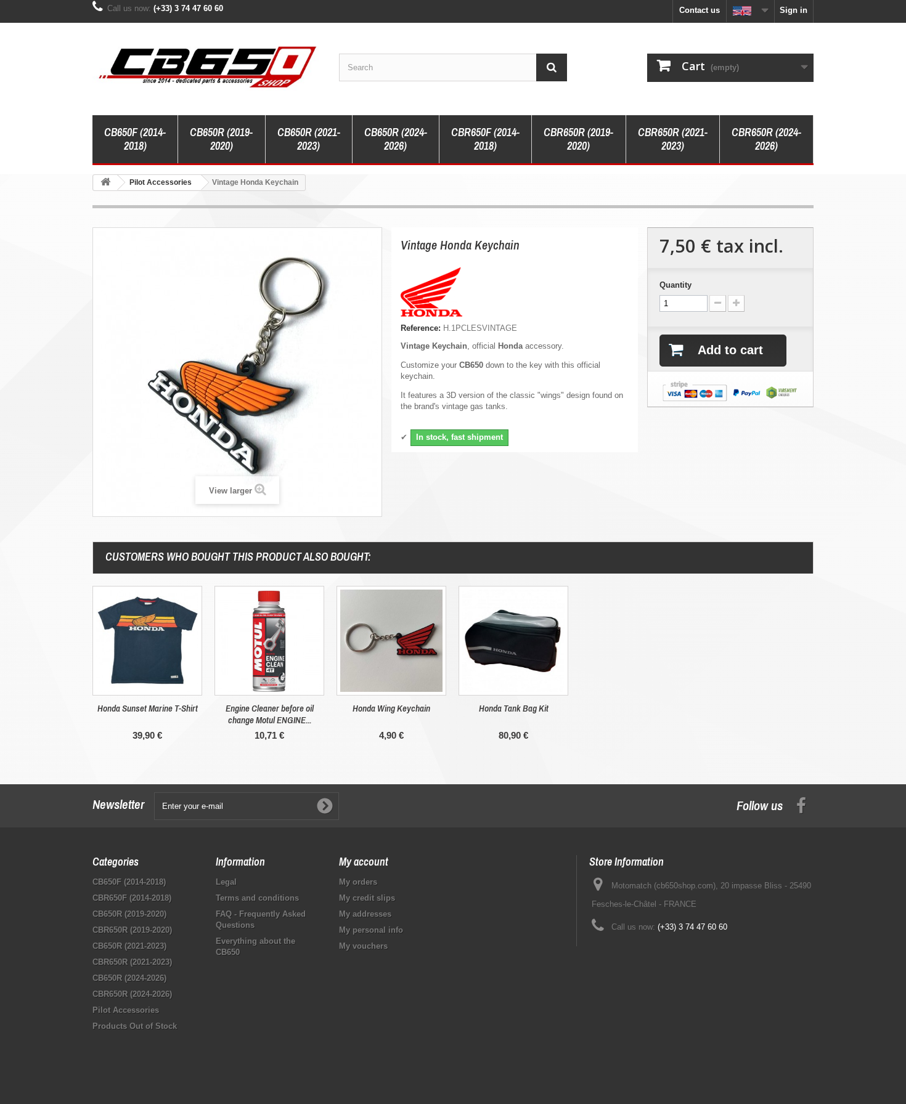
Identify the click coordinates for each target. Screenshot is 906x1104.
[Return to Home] (105, 182)
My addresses (365, 914)
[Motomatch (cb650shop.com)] (206, 66)
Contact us (699, 10)
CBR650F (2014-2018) (485, 138)
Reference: (421, 328)
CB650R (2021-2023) (308, 138)
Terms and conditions (257, 898)
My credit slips (367, 898)
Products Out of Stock (134, 1026)
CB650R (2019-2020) (221, 138)
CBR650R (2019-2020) (578, 138)
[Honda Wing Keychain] (391, 641)
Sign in (793, 10)
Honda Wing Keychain (391, 708)
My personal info (371, 930)
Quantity (675, 285)
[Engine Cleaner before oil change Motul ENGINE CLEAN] (269, 641)
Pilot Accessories (125, 1010)
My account (363, 861)
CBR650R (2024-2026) (766, 138)
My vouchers (363, 946)
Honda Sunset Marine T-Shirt (147, 708)
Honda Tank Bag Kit (514, 708)
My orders (358, 882)
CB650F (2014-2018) (135, 138)
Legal (226, 882)
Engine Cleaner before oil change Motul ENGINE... (270, 714)
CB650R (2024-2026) (395, 138)
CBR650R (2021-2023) (673, 138)
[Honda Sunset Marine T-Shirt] (147, 641)
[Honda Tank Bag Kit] (513, 641)
